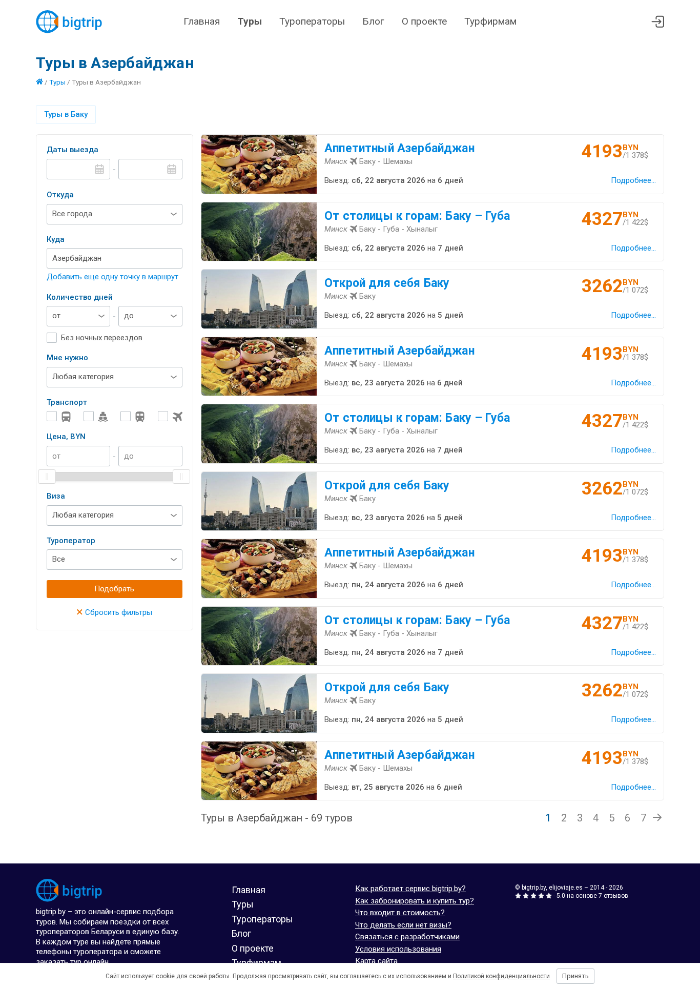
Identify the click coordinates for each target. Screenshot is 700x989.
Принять (575, 976)
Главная (201, 21)
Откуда (60, 194)
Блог (373, 21)
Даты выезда (72, 149)
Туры (249, 21)
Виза (56, 496)
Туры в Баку (66, 114)
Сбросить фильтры (114, 612)
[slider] (47, 476)
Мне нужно (67, 357)
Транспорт (67, 402)
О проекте (424, 21)
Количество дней (80, 297)
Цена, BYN (66, 436)
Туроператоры (312, 21)
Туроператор (71, 540)
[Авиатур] (170, 416)
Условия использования (398, 949)
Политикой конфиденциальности (501, 976)
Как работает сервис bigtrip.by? (410, 888)
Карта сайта (376, 960)
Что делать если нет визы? (403, 925)
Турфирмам (490, 21)
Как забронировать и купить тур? (414, 900)
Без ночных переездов (101, 337)
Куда (56, 239)
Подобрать (114, 588)
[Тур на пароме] (96, 416)
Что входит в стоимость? (400, 912)
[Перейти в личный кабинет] (657, 21)
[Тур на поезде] (132, 416)
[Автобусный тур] (59, 416)
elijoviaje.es (566, 887)
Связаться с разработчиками (407, 936)
